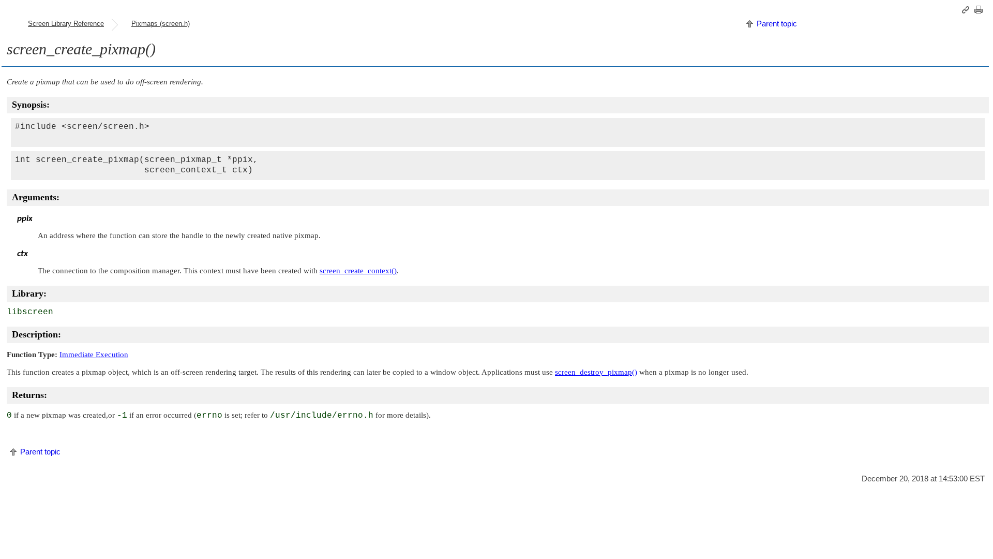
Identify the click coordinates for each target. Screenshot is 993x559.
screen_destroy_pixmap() (596, 372)
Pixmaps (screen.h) (160, 23)
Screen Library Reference (66, 23)
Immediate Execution (93, 354)
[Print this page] (980, 10)
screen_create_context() (358, 271)
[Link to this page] (967, 10)
